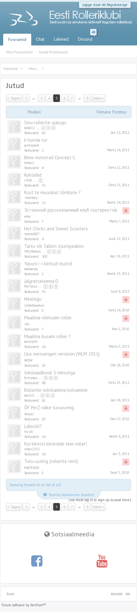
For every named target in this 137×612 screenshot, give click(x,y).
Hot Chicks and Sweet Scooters (56, 229)
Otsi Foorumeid (19, 52)
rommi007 (32, 234)
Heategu (32, 299)
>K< (27, 324)
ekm (27, 216)
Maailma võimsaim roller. (48, 318)
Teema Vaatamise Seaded (71, 494)
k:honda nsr (36, 140)
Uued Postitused (53, 52)
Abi (128, 594)
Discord (86, 38)
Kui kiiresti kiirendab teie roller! (55, 444)
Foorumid (17, 39)
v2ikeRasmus (34, 305)
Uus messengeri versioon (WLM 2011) (62, 354)
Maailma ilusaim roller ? (47, 336)
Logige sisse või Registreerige (104, 5)
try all (28, 431)
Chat (40, 39)
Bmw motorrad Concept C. (50, 157)
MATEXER (31, 468)
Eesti (10, 594)
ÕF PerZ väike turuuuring (49, 408)
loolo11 (29, 128)
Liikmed (61, 39)
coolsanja (31, 269)
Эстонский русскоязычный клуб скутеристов (70, 210)
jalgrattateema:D (41, 281)
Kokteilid (32, 175)
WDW (28, 360)
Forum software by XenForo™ (24, 605)
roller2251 (32, 449)
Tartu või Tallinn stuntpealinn (54, 246)
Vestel (28, 414)
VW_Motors (32, 251)
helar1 (29, 162)
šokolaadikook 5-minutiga (49, 373)
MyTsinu (30, 286)
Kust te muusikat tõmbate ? (52, 192)
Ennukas (30, 378)
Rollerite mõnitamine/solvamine (56, 390)
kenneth (31, 341)
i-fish (28, 180)
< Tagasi (14, 98)
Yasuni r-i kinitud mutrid (48, 264)
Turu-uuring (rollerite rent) (51, 461)
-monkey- (31, 197)
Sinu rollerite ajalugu (45, 122)
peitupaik (31, 145)
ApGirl (29, 395)
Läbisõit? (33, 426)
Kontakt (116, 594)
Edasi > (98, 98)
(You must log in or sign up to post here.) (99, 500)
